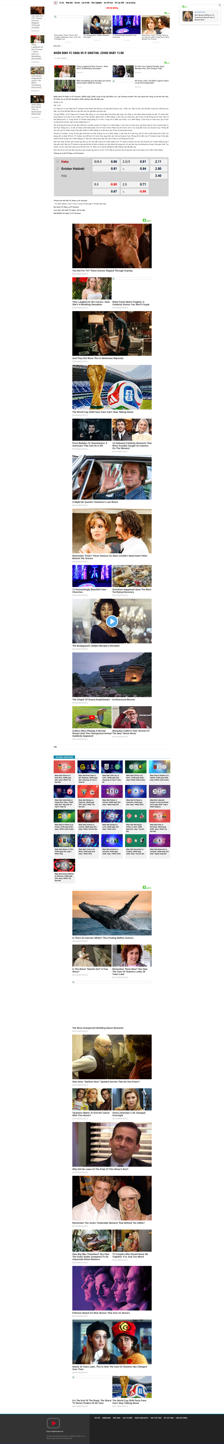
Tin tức (61, 2)
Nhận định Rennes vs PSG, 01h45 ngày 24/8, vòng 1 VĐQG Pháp (64, 851)
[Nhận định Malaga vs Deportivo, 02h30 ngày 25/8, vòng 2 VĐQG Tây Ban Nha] (88, 791)
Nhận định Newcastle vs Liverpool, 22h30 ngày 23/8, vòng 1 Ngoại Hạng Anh (159, 851)
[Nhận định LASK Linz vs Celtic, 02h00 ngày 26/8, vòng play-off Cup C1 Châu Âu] (112, 767)
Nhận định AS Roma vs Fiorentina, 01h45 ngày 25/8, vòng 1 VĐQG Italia (135, 802)
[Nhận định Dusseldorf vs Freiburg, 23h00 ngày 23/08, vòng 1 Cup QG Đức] (136, 840)
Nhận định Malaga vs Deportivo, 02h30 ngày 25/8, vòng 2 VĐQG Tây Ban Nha (87, 803)
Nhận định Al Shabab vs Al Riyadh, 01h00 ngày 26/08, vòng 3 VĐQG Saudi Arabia (159, 777)
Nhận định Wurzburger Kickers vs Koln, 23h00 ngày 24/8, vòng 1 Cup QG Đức (135, 827)
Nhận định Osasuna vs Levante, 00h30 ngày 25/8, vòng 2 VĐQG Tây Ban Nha (88, 826)
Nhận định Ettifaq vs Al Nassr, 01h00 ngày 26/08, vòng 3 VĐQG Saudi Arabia (135, 777)
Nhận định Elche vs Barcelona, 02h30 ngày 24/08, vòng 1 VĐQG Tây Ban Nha (158, 827)
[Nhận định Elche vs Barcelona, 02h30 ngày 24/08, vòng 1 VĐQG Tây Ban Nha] (159, 816)
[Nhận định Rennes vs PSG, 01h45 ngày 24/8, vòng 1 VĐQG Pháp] (64, 840)
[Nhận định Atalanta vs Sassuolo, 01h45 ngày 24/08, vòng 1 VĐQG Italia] (112, 840)
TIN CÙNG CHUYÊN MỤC (64, 757)
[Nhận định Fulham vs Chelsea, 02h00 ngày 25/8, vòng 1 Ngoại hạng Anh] (112, 791)
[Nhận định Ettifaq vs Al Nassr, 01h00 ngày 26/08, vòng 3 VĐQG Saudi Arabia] (136, 767)
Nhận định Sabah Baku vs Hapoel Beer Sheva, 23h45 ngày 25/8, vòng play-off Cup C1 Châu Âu (64, 803)
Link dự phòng (130, 2)
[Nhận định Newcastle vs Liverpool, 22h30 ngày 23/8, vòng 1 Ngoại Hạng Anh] (159, 840)
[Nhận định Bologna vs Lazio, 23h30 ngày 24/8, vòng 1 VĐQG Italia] (112, 816)
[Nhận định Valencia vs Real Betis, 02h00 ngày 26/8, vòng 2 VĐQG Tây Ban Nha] (64, 767)
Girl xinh (77, 2)
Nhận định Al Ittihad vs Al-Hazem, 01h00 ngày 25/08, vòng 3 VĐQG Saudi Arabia (64, 826)
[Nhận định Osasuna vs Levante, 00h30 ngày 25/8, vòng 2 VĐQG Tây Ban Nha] (88, 816)
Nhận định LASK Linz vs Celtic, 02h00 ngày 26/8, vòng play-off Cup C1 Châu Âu (111, 778)
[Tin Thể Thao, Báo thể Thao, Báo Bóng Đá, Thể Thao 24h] (56, 3)
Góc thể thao (108, 2)
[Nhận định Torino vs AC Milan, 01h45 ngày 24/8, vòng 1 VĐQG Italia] (88, 840)
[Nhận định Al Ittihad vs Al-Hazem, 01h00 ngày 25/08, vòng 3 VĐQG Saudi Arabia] (64, 816)
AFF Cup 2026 (119, 2)
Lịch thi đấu (85, 2)
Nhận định (69, 2)
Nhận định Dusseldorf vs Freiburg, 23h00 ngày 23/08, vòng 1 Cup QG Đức (135, 851)
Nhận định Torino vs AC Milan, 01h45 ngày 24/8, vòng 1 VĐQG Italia (87, 851)
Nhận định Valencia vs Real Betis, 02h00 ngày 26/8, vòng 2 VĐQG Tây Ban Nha (63, 778)
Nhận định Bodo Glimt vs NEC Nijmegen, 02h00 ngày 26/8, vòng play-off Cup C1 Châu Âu (88, 778)
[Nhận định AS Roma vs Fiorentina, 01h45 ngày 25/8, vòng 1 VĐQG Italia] (136, 791)
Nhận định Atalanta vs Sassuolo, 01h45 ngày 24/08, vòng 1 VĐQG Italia (111, 851)
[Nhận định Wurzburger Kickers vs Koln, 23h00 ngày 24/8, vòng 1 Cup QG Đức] (136, 816)
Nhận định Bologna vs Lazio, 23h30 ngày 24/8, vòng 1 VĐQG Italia (110, 826)
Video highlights (96, 2)
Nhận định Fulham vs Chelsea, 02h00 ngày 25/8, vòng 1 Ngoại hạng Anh (111, 802)
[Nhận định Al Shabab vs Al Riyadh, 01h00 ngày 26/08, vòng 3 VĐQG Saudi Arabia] (159, 767)
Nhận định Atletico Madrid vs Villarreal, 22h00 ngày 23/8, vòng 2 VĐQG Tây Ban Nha (64, 877)
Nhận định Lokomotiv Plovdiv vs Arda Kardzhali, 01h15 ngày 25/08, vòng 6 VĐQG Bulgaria (159, 803)
